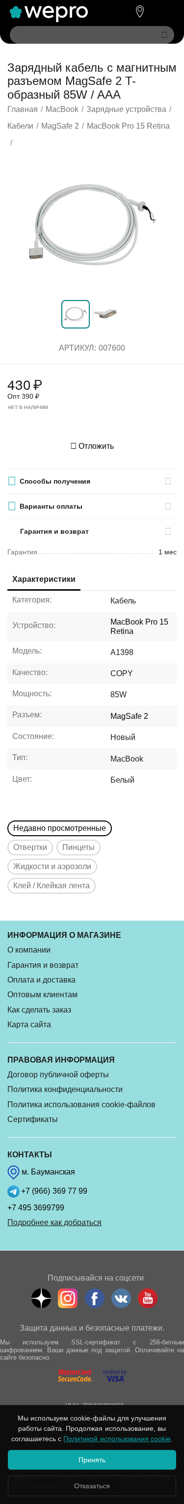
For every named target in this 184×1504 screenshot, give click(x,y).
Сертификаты (32, 1119)
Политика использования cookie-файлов (81, 1104)
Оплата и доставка (41, 980)
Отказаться (92, 1486)
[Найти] (164, 35)
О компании (29, 950)
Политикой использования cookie (116, 1439)
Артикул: (77, 348)
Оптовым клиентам (42, 994)
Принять (92, 1460)
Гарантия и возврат (43, 965)
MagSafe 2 (129, 716)
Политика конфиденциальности (65, 1089)
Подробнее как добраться (54, 1222)
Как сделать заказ (39, 1010)
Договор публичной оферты (58, 1074)
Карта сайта (29, 1024)
